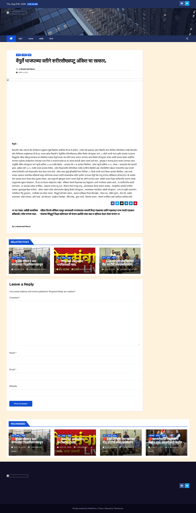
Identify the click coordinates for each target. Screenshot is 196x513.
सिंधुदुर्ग (23, 257)
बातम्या (31, 39)
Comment (14, 298)
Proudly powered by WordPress (84, 508)
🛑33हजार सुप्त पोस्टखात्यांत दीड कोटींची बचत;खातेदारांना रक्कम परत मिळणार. (118, 264)
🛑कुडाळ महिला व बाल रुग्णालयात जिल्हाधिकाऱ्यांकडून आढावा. (27, 264)
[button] (187, 39)
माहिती (41, 39)
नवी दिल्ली (151, 435)
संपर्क (51, 39)
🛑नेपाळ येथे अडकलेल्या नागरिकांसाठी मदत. (70, 262)
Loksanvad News (27, 69)
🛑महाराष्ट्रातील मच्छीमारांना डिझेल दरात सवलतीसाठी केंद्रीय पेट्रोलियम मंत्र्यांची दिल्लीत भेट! (165, 442)
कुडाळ (108, 257)
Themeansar (118, 508)
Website (13, 386)
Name (12, 353)
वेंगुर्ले (29, 55)
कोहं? (21, 39)
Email (12, 369)
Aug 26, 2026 (20, 447)
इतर (13, 257)
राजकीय (24, 55)
